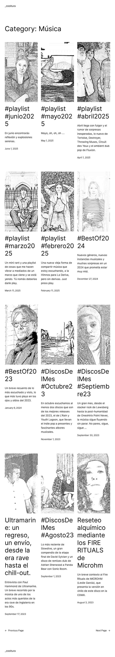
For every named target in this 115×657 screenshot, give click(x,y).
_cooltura (10, 5)
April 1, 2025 (83, 157)
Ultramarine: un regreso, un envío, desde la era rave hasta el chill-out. (20, 546)
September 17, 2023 (15, 614)
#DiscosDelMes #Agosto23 (57, 527)
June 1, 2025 (11, 148)
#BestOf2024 (93, 241)
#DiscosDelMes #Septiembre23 (93, 383)
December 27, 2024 (87, 278)
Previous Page (14, 630)
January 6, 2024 (13, 407)
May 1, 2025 (47, 140)
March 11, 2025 (13, 290)
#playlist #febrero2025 (57, 245)
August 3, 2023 (85, 602)
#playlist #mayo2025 (56, 116)
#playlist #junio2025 (19, 116)
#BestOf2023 (21, 375)
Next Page (103, 630)
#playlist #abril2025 (93, 112)
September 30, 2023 (88, 435)
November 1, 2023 (50, 439)
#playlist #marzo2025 (20, 245)
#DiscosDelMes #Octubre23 (57, 383)
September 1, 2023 (51, 576)
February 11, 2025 (50, 290)
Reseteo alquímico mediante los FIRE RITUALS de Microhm (91, 542)
